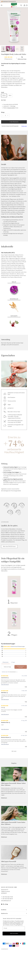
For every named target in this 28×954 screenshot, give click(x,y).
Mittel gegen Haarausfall (8, 861)
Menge (2, 112)
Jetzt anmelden (14, 933)
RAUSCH (6, 949)
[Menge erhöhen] (8, 115)
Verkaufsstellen (11, 108)
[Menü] (1, 5)
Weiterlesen (4, 798)
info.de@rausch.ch (6, 900)
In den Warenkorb (14, 121)
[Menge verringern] (2, 115)
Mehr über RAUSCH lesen (9, 546)
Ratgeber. (14, 763)
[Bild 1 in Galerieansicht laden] (14, 26)
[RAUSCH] (14, 5)
